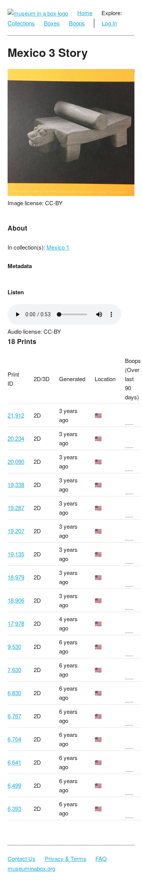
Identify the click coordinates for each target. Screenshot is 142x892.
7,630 (14, 670)
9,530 (14, 646)
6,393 (14, 808)
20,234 (16, 438)
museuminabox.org (31, 868)
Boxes (52, 23)
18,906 (16, 600)
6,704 (14, 739)
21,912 (16, 415)
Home (84, 13)
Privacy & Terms (65, 858)
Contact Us (22, 858)
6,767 (14, 716)
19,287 (16, 508)
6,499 (14, 785)
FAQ (101, 858)
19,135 (16, 554)
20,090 (16, 461)
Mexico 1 (58, 247)
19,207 (16, 531)
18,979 (16, 577)
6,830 (14, 693)
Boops (77, 23)
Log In (109, 23)
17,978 (16, 623)
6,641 (14, 762)
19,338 (16, 484)
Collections (21, 23)
